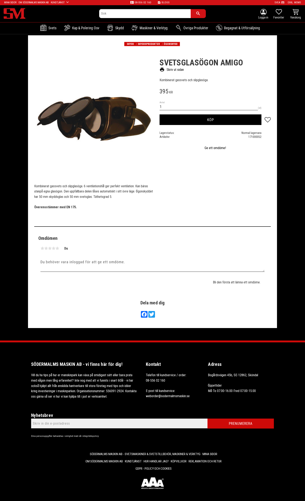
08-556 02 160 (143, 2)
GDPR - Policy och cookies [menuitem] (153, 468)
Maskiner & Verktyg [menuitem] (154, 28)
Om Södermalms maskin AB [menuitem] (33, 2)
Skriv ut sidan (172, 69)
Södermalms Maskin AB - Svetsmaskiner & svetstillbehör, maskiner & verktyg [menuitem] (145, 454)
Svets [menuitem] (52, 28)
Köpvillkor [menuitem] (179, 461)
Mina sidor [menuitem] (10, 2)
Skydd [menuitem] (119, 28)
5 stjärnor (57, 248)
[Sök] (198, 13)
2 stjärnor (46, 248)
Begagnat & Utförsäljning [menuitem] (242, 28)
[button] (278, 14)
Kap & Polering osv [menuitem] (85, 28)
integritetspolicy (90, 436)
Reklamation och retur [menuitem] (205, 461)
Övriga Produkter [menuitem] (195, 28)
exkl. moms (294, 2)
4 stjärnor (53, 248)
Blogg (166, 2)
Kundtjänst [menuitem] (58, 2)
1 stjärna (42, 248)
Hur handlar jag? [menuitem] (156, 461)
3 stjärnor (50, 248)
